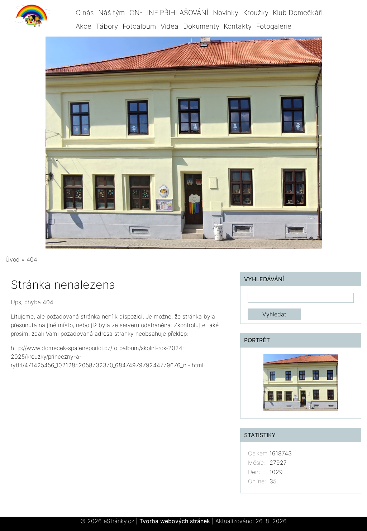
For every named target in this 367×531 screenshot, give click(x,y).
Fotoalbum (139, 26)
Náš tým (111, 12)
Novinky (225, 12)
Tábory (107, 26)
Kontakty (238, 26)
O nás (85, 12)
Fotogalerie (273, 26)
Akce (83, 26)
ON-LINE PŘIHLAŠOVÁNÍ (168, 12)
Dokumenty (201, 26)
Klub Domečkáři (298, 12)
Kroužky (255, 12)
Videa (169, 26)
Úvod (12, 259)
